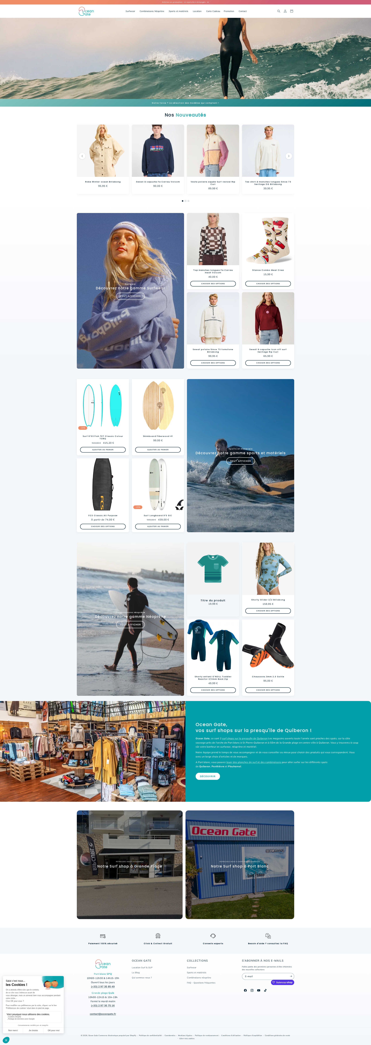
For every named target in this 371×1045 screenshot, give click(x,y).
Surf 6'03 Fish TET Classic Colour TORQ (103, 437)
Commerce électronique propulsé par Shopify (117, 1035)
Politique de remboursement (206, 1035)
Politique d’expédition (253, 1035)
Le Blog (136, 972)
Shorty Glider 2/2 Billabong (268, 600)
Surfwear (191, 967)
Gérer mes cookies (186, 1038)
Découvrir (208, 776)
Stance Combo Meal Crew (268, 270)
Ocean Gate (93, 1035)
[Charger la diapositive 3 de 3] (190, 96)
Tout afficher (130, 296)
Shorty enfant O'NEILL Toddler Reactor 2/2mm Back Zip (213, 678)
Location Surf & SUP (142, 967)
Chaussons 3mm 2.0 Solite (268, 677)
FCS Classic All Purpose (103, 515)
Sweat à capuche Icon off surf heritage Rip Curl (268, 350)
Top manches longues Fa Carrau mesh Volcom (213, 271)
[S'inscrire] (291, 976)
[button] (279, 11)
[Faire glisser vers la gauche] (82, 156)
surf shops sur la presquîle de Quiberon (244, 738)
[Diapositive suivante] (197, 96)
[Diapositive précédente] (174, 96)
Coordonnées (170, 1035)
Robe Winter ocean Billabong (103, 182)
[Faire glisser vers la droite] (289, 156)
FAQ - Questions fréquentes (201, 982)
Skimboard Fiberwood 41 (158, 436)
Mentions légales (185, 1035)
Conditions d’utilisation (231, 1035)
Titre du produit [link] (213, 600)
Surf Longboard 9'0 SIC (158, 515)
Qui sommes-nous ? (142, 977)
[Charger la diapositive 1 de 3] (181, 96)
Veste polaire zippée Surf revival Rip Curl (213, 183)
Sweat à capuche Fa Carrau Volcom (158, 182)
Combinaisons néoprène (199, 977)
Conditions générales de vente (277, 1035)
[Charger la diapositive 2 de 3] (185, 96)
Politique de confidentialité (150, 1035)
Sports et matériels (196, 972)
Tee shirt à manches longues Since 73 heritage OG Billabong (268, 183)
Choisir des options (213, 284)
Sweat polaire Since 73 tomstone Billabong (213, 350)
